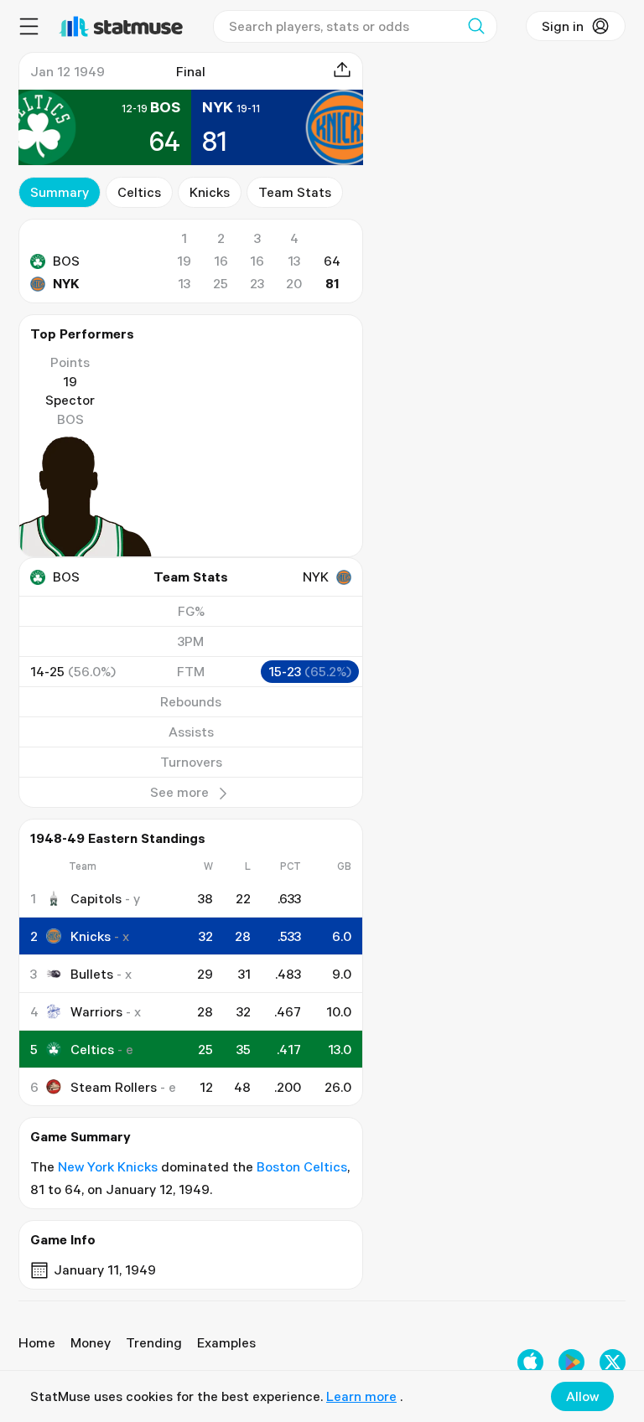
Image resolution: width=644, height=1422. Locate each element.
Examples (226, 1342)
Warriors (96, 1011)
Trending (154, 1342)
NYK (66, 283)
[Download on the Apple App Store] (530, 1362)
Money (90, 1342)
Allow (582, 1396)
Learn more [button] (361, 1396)
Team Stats (294, 192)
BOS (66, 260)
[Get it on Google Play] (571, 1362)
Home (36, 1342)
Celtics (139, 192)
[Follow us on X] (613, 1362)
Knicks (210, 192)
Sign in (563, 26)
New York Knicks (108, 1166)
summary (59, 192)
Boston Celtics (302, 1166)
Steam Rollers (113, 1087)
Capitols (96, 898)
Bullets (91, 973)
